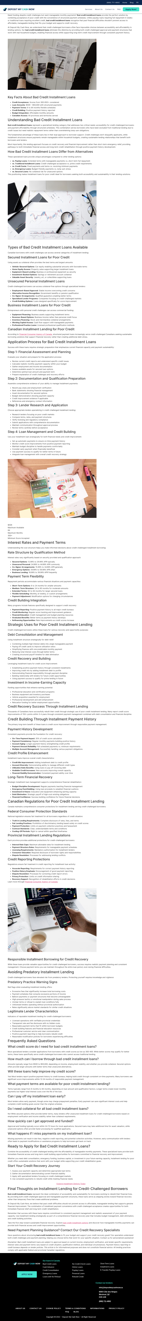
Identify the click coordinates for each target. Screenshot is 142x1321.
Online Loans (77, 1267)
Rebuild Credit (78, 1277)
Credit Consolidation (51, 1270)
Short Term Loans (107, 1264)
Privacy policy (116, 1308)
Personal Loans (78, 1273)
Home (124, 2)
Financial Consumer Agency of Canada (35, 334)
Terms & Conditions (75, 1308)
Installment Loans (107, 1267)
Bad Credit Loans (49, 1264)
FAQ (119, 9)
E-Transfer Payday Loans (110, 1270)
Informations (97, 1308)
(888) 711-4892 (113, 2)
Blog (132, 2)
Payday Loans (77, 1270)
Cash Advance (48, 1267)
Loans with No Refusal (52, 1277)
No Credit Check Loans (81, 1264)
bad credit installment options (75, 1223)
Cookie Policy (53, 1308)
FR (137, 2)
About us (99, 9)
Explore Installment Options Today (71, 1184)
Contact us (109, 9)
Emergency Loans (50, 1273)
